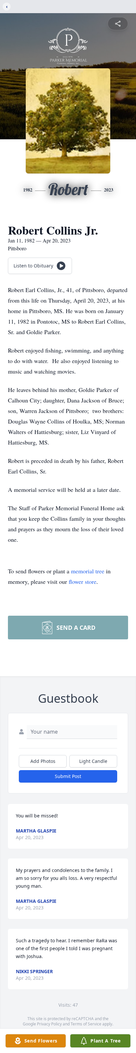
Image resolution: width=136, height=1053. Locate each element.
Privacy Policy (49, 1024)
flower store (82, 581)
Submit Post (68, 776)
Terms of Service (86, 1024)
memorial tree (87, 571)
